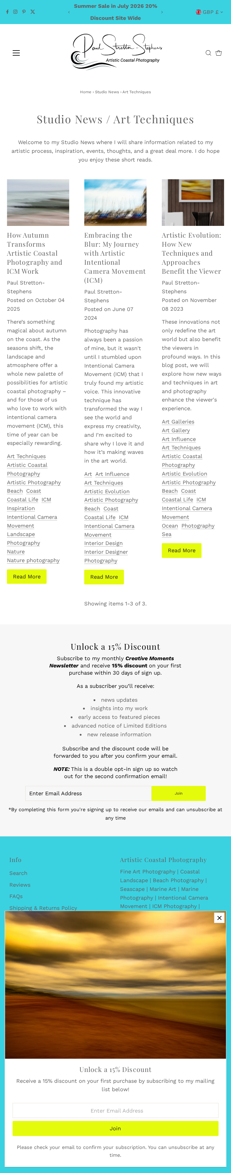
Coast (33, 491)
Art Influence (112, 474)
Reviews (19, 885)
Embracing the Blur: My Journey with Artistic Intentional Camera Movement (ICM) (115, 257)
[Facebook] (7, 12)
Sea (166, 534)
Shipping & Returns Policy (43, 908)
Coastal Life (22, 499)
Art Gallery (176, 430)
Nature (16, 551)
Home (85, 92)
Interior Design (103, 543)
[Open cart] (219, 53)
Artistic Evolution (107, 491)
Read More (27, 576)
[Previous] (69, 12)
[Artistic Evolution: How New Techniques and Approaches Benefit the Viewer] (193, 202)
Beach (15, 491)
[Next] (162, 12)
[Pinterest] (24, 12)
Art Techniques (26, 456)
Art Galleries (178, 421)
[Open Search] (208, 53)
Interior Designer (106, 552)
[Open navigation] (34, 52)
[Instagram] (15, 12)
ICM (46, 499)
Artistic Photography (34, 482)
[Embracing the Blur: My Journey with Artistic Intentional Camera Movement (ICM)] (115, 202)
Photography (100, 560)
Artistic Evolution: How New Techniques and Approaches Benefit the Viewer (192, 253)
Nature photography (33, 560)
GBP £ (211, 12)
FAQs (16, 896)
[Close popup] (219, 918)
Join (179, 793)
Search (18, 873)
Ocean (170, 525)
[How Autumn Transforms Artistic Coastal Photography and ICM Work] (38, 202)
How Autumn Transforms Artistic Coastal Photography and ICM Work (35, 253)
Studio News (107, 92)
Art (88, 474)
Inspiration (21, 508)
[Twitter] (33, 12)
